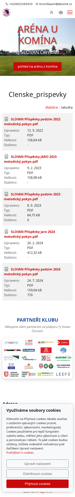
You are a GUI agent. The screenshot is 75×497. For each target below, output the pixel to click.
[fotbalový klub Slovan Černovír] (6, 12)
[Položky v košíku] (61, 12)
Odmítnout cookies (37, 474)
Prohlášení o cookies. (20, 452)
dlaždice (51, 107)
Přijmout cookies (37, 484)
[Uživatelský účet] (52, 12)
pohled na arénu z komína (37, 66)
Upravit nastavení (37, 463)
